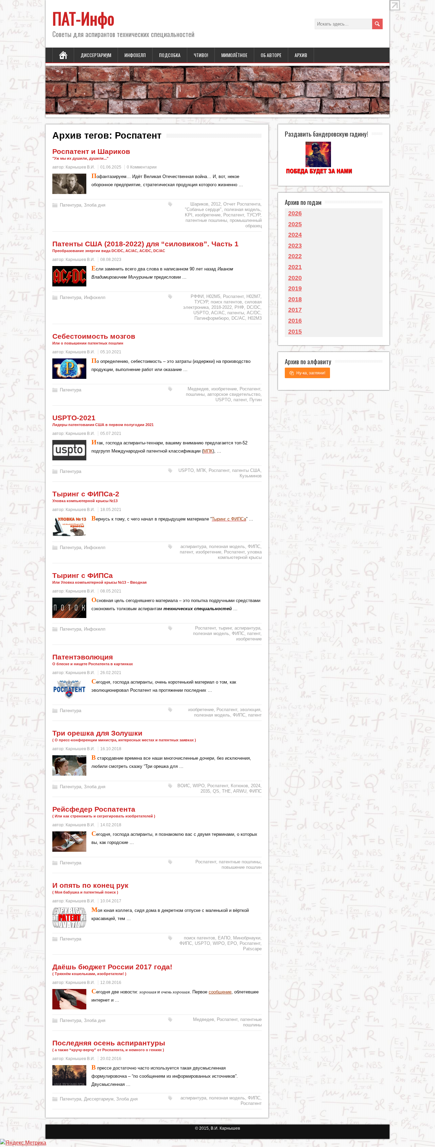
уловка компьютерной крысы (240, 554)
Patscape (252, 948)
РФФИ (197, 296)
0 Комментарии (142, 167)
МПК (201, 470)
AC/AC (218, 312)
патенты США (246, 470)
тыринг (225, 628)
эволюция (250, 709)
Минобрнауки (246, 937)
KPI (188, 214)
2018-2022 (221, 307)
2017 (295, 309)
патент (240, 399)
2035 (205, 791)
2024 (255, 785)
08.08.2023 (110, 259)
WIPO (199, 785)
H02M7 (253, 296)
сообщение (220, 991)
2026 (295, 213)
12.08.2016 (110, 982)
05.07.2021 (110, 433)
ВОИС (183, 785)
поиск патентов (226, 301)
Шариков (199, 204)
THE (226, 791)
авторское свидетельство (233, 394)
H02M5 (213, 296)
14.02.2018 (110, 825)
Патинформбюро (211, 318)
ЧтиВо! (201, 54)
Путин (255, 399)
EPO (232, 943)
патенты (235, 312)
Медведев (198, 388)
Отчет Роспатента (241, 204)
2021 (295, 267)
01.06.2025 (110, 167)
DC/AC (238, 318)
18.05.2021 (110, 509)
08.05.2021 (110, 591)
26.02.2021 (110, 672)
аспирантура (193, 546)
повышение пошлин (242, 867)
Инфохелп (135, 54)
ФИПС (254, 546)
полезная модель (242, 209)
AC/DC (253, 312)
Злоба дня (94, 205)
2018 (295, 299)
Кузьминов (251, 475)
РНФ (239, 307)
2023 (295, 245)
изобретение (208, 214)
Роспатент (233, 214)
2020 (295, 278)
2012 (216, 204)
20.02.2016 (110, 1058)
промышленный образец (246, 223)
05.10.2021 (110, 352)
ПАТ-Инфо (83, 18)
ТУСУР (253, 214)
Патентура (70, 205)
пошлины (195, 394)
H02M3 (255, 318)
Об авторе (271, 54)
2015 (295, 331)
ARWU (239, 791)
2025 (295, 224)
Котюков (239, 785)
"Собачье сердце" (203, 209)
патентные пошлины (206, 220)
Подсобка (169, 54)
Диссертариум (96, 54)
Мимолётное (234, 54)
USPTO (201, 312)
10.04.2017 (110, 901)
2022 (295, 256)
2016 (295, 320)
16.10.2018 (110, 748)
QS (216, 791)
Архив (301, 54)
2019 (295, 288)
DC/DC (253, 307)
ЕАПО (224, 937)
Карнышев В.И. (80, 167)
